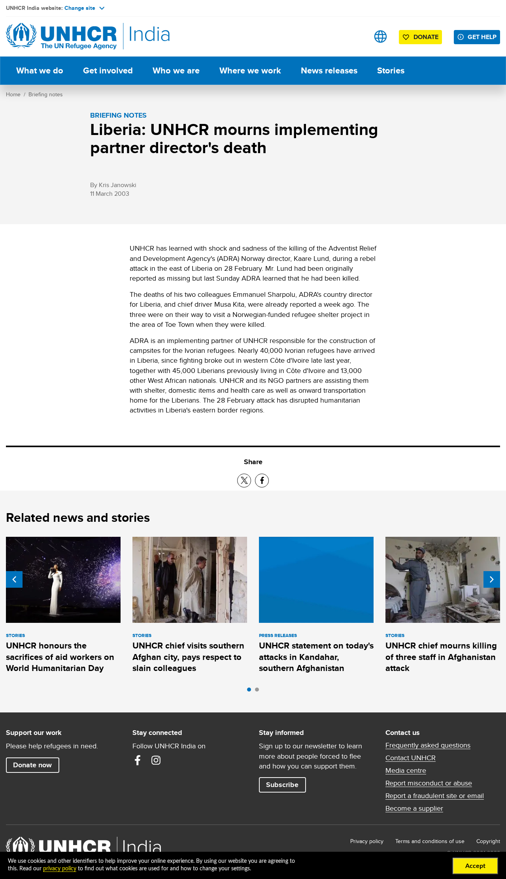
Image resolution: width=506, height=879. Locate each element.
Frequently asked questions (427, 745)
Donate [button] (425, 36)
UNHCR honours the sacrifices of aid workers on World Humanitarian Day (60, 657)
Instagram (156, 760)
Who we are (176, 70)
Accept (475, 866)
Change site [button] (79, 8)
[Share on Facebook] (262, 480)
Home (13, 94)
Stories (390, 70)
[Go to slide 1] (251, 691)
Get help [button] (482, 36)
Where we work (250, 70)
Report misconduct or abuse (428, 783)
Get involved (108, 70)
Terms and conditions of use (429, 841)
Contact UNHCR (410, 757)
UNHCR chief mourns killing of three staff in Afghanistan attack (441, 657)
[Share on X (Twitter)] (244, 480)
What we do (39, 70)
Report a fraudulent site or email (434, 795)
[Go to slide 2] (259, 691)
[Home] (61, 36)
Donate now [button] (32, 765)
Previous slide (14, 579)
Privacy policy (366, 841)
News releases (329, 70)
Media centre (405, 770)
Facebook (137, 760)
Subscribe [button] (282, 785)
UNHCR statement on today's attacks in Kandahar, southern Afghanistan (316, 657)
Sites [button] (380, 36)
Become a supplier (414, 808)
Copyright (488, 841)
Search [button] (355, 36)
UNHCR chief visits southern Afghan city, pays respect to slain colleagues (188, 657)
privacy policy (59, 869)
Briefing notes (45, 94)
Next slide (491, 579)
